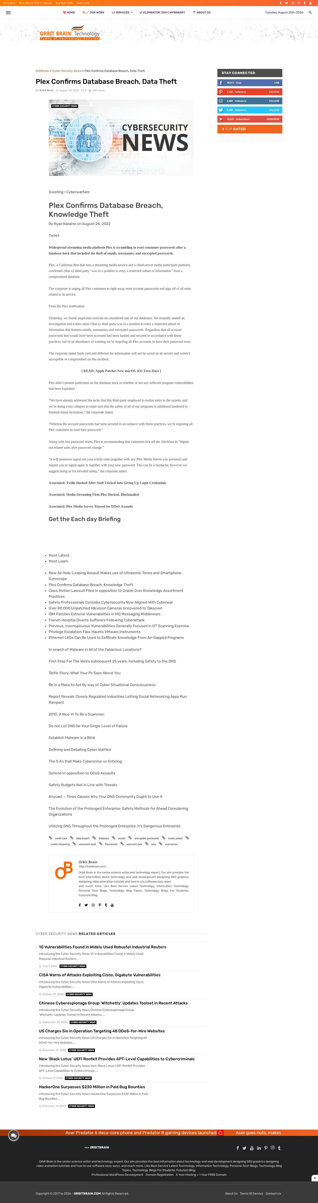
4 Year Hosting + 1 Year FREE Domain (201, 1175)
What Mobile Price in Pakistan (35, 3)
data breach (83, 838)
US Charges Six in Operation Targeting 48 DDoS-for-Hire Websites (102, 1031)
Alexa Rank (9, 3)
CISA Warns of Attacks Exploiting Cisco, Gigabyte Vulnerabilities (100, 975)
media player (175, 838)
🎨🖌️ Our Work (93, 12)
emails (121, 838)
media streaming (60, 844)
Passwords (111, 844)
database (104, 838)
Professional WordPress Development (117, 1175)
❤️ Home (69, 12)
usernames (171, 844)
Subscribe (273, 119)
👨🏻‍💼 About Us (201, 12)
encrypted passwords (147, 838)
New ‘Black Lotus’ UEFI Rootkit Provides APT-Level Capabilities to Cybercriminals (117, 1059)
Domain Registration (159, 1175)
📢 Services (120, 12)
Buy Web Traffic (64, 3)
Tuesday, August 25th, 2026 (284, 12)
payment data (134, 844)
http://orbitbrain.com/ (92, 866)
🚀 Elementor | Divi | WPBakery (162, 12)
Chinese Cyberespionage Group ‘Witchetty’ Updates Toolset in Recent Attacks (113, 1003)
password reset (87, 844)
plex (153, 844)
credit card (61, 838)
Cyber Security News (64, 106)
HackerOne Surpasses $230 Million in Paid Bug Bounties (92, 1087)
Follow (274, 91)
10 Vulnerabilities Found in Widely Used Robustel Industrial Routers (102, 947)
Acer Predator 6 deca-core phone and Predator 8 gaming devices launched (102, 1132)
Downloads (83, 3)
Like (276, 82)
